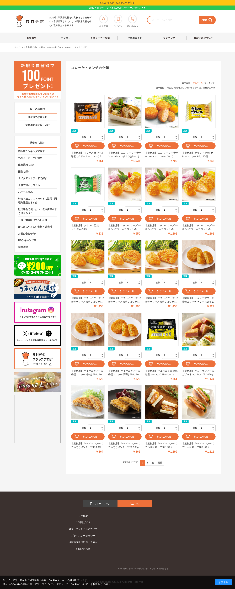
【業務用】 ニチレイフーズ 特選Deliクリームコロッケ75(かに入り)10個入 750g (124, 227)
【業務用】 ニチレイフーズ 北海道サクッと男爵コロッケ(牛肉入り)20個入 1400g (124, 300)
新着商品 (31, 38)
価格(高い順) (209, 87)
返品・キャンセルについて (83, 529)
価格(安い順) (196, 87)
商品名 (170, 87)
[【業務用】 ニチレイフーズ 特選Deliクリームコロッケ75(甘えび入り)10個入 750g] (199, 184)
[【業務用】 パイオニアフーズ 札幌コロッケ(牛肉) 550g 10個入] (88, 329)
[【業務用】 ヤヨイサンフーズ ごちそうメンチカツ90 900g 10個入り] (125, 402)
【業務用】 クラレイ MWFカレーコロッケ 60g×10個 (197, 154)
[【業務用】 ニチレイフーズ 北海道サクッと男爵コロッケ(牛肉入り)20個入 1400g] (125, 257)
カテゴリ (66, 38)
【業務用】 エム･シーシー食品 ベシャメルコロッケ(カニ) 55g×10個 (161, 154)
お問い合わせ (83, 548)
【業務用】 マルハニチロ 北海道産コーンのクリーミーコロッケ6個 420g (161, 372)
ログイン (118, 26)
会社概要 (83, 515)
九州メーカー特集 (100, 38)
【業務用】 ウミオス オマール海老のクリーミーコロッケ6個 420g (87, 154)
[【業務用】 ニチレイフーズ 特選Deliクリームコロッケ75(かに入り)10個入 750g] (125, 184)
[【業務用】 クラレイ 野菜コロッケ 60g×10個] (88, 184)
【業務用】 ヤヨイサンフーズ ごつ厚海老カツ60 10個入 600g (161, 445)
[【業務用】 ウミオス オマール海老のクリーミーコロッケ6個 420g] (88, 111)
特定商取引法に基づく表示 (83, 542)
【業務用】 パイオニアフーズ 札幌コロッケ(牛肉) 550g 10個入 (87, 372)
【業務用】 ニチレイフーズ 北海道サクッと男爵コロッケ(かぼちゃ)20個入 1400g (87, 300)
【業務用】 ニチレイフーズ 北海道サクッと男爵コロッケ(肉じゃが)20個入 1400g (161, 300)
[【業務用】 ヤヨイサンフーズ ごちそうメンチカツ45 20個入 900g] (88, 402)
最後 (160, 462)
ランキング (169, 38)
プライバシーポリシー (83, 535)
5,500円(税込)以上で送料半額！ (117, 2)
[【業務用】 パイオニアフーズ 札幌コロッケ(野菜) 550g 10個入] (125, 329)
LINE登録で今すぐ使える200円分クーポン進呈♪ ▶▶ (117, 7)
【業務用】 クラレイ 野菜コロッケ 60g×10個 (87, 227)
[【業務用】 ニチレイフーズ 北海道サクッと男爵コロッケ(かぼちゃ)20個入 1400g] (88, 257)
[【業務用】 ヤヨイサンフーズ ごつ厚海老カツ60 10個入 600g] (162, 402)
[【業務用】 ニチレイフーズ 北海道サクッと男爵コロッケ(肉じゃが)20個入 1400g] (162, 257)
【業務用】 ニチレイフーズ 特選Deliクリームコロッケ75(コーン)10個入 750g (161, 227)
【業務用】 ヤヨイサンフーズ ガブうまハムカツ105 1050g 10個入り (198, 372)
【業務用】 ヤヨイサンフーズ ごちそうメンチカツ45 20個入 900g (87, 445)
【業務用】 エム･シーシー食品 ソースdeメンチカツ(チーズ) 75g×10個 (124, 154)
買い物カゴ (132, 26)
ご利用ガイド (134, 38)
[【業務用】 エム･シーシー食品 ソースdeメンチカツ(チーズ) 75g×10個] (125, 111)
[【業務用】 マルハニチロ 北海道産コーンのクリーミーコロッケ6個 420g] (162, 329)
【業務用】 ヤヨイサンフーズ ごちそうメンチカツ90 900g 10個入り (124, 445)
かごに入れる (90, 145)
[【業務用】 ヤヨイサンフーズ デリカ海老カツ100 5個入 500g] (199, 402)
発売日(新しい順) (182, 87)
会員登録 (103, 26)
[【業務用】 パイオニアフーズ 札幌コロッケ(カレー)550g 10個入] (199, 257)
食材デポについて (203, 38)
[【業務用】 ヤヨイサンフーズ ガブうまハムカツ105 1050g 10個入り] (199, 329)
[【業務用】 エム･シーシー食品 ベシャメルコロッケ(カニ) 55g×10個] (162, 111)
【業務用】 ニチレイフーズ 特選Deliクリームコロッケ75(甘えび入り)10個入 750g (198, 227)
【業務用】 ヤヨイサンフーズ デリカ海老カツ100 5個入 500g (198, 445)
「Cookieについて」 (79, 584)
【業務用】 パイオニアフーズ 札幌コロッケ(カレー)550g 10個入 (198, 300)
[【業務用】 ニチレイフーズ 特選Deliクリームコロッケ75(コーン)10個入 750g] (162, 184)
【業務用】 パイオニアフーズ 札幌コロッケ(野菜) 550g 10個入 (124, 372)
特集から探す (37, 142)
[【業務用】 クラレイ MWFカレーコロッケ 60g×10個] (199, 111)
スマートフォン (102, 503)
